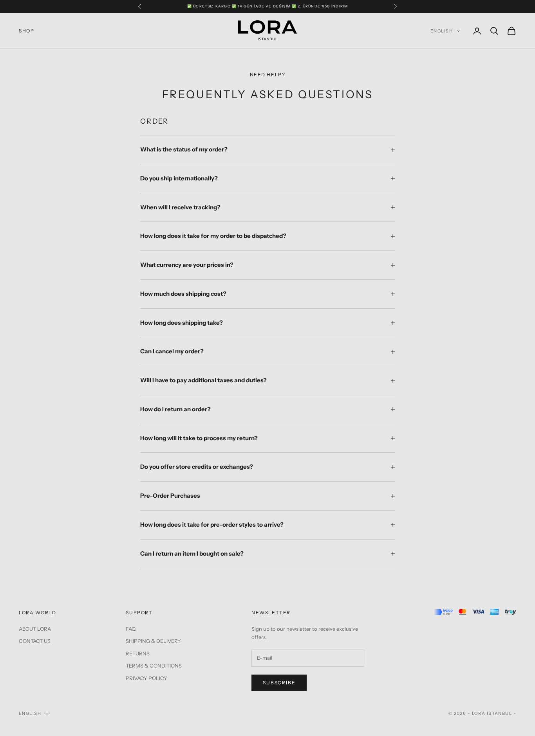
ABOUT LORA (35, 629)
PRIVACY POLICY (146, 678)
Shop (26, 31)
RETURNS (138, 653)
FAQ (131, 629)
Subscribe (279, 683)
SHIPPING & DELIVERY (153, 641)
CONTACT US (35, 641)
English (441, 31)
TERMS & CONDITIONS (154, 665)
